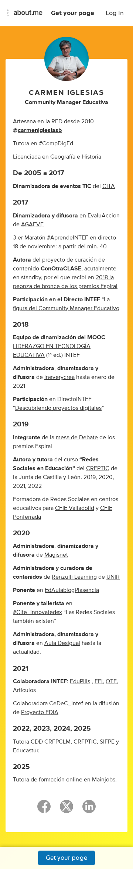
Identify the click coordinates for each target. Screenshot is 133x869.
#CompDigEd (56, 143)
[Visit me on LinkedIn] (89, 809)
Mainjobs (103, 780)
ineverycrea (59, 377)
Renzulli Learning (74, 577)
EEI (99, 681)
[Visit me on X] (66, 809)
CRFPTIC (97, 468)
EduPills (80, 681)
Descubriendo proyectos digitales (58, 408)
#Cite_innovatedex (37, 612)
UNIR (113, 577)
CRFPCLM (57, 742)
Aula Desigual (62, 643)
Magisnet (56, 555)
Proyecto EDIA (39, 712)
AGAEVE (32, 224)
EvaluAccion (104, 216)
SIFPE (107, 742)
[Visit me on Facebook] (44, 809)
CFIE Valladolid (74, 508)
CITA (108, 186)
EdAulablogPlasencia (72, 590)
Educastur (25, 750)
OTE (111, 681)
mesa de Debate (77, 437)
